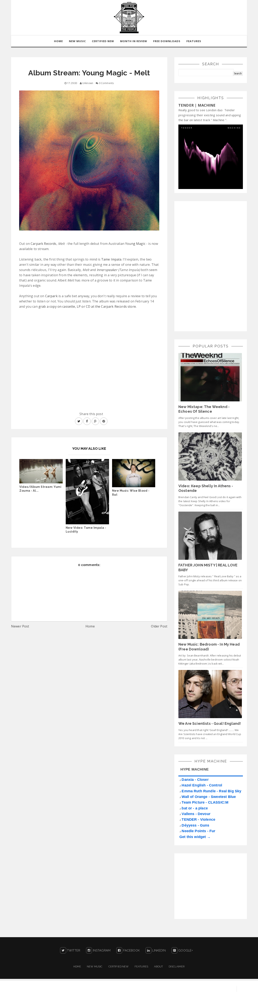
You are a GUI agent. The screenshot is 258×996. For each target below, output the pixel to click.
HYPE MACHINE (194, 769)
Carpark (51, 296)
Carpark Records (43, 243)
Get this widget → (195, 837)
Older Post (159, 626)
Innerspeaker (107, 270)
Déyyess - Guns (195, 825)
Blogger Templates (218, 989)
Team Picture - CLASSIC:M (205, 802)
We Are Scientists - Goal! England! (209, 723)
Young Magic (135, 243)
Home (90, 626)
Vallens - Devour (196, 814)
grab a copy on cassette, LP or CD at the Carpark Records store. (87, 306)
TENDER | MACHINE (197, 105)
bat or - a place (195, 808)
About (158, 966)
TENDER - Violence (198, 819)
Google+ (185, 950)
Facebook (130, 950)
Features (193, 41)
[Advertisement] (208, 265)
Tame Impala (111, 259)
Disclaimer (177, 966)
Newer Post (20, 626)
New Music (94, 966)
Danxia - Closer (195, 780)
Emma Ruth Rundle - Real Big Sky (211, 791)
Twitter (73, 950)
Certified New (118, 966)
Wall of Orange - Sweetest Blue (209, 797)
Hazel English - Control (202, 785)
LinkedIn (158, 950)
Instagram (101, 950)
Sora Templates (187, 989)
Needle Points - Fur (198, 831)
